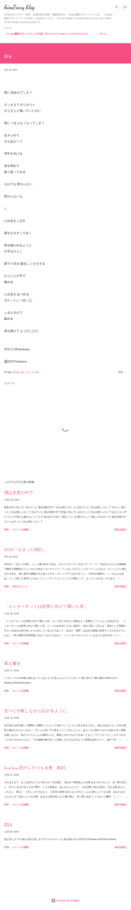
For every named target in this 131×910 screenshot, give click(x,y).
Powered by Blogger (67, 900)
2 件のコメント (20, 586)
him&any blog (19, 7)
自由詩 (16, 372)
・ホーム (102, 33)
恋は (8, 824)
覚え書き (12, 663)
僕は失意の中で (18, 492)
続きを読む (121, 529)
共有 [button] (120, 372)
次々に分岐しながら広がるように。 (37, 710)
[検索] (117, 6)
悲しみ (30, 372)
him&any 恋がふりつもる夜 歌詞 (34, 767)
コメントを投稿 (20, 529)
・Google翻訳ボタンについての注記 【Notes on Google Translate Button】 (46, 33)
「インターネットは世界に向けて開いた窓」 (46, 606)
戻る (37, 372)
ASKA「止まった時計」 (25, 549)
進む (23, 372)
